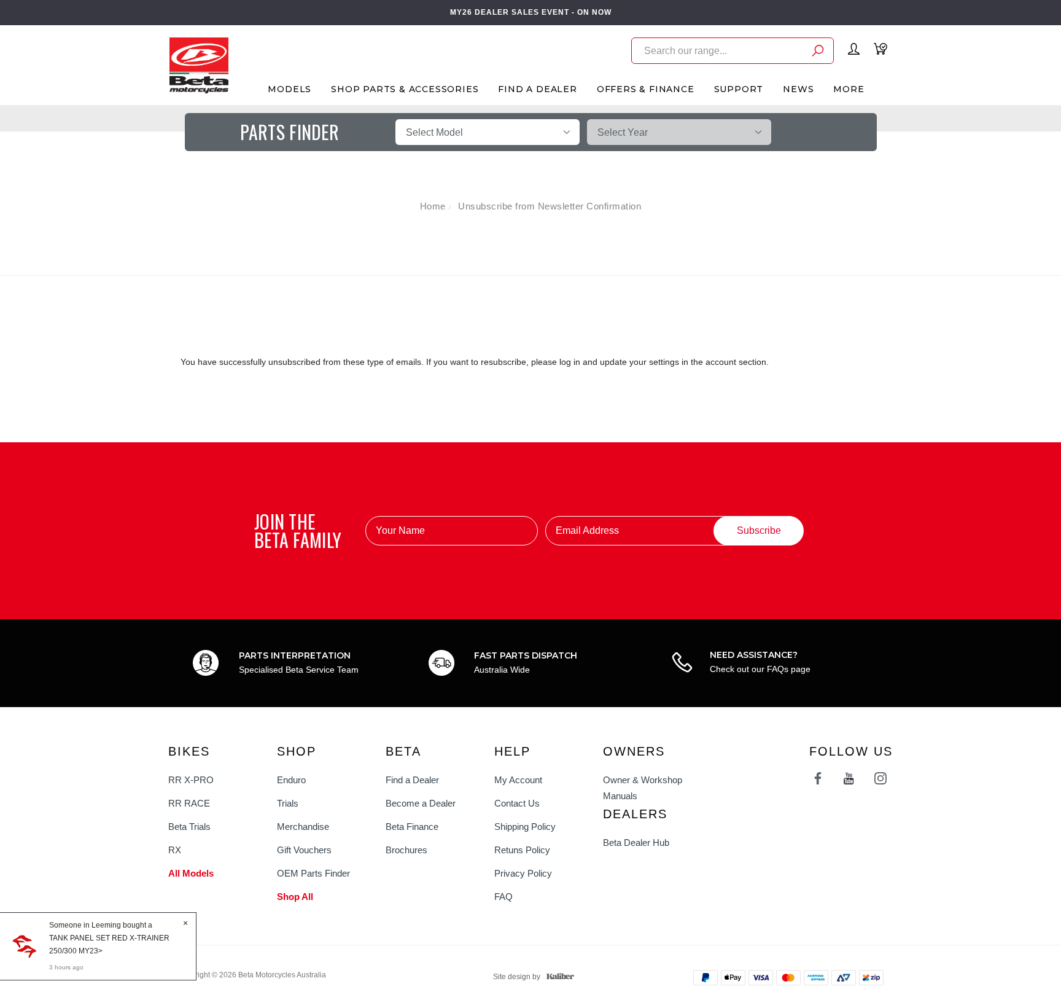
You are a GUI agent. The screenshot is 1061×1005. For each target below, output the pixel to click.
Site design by (516, 976)
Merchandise (303, 826)
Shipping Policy (525, 826)
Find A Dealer (537, 89)
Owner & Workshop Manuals (642, 788)
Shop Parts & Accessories (404, 89)
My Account (518, 780)
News (798, 89)
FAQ (503, 896)
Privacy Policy (523, 873)
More (848, 89)
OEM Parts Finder (313, 873)
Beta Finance (412, 826)
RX (174, 850)
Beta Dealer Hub (636, 842)
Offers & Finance (645, 89)
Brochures (406, 850)
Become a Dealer (421, 803)
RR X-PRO (191, 780)
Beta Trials (189, 826)
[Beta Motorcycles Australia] (198, 64)
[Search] (818, 52)
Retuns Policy (522, 850)
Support (739, 89)
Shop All (295, 896)
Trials (287, 803)
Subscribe (759, 530)
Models (289, 89)
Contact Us (517, 803)
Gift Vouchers (304, 850)
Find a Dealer (412, 780)
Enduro (291, 780)
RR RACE (189, 803)
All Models (191, 873)
